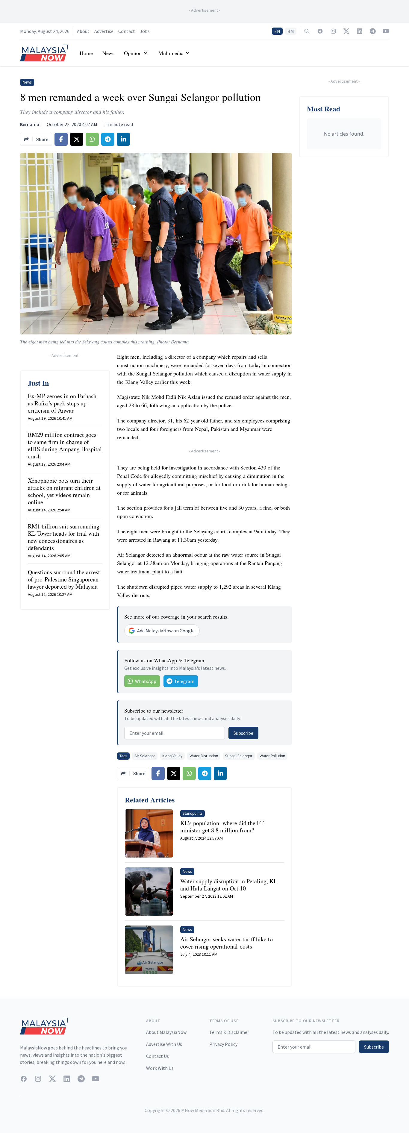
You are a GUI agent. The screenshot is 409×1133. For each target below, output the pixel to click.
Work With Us (160, 1068)
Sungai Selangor (238, 755)
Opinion (133, 53)
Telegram (184, 681)
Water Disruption (204, 755)
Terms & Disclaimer (229, 1032)
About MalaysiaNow (166, 1032)
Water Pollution (272, 755)
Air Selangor (144, 755)
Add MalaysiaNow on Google (166, 631)
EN (277, 31)
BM (290, 31)
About (83, 31)
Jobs (145, 31)
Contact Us (157, 1056)
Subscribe (243, 733)
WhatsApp (145, 681)
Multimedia (171, 53)
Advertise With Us (164, 1044)
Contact (126, 31)
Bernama (29, 124)
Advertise (103, 31)
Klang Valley (172, 755)
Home (86, 53)
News (108, 53)
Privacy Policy (223, 1044)
